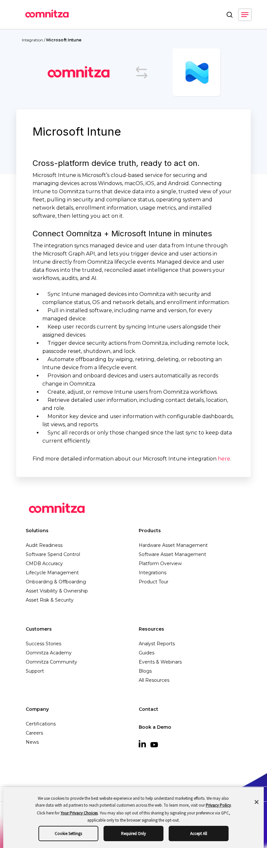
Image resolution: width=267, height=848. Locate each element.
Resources (151, 629)
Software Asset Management (172, 554)
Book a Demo (155, 727)
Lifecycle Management (52, 573)
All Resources (154, 680)
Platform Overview (160, 563)
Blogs (145, 671)
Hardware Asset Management (173, 545)
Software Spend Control (53, 554)
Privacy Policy (218, 805)
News (32, 742)
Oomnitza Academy (49, 653)
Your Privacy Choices (79, 813)
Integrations (152, 573)
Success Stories (43, 644)
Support (35, 671)
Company (37, 709)
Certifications (41, 724)
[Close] (256, 802)
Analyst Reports (157, 644)
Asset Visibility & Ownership (57, 591)
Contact (148, 709)
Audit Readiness (44, 545)
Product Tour (153, 582)
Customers (39, 629)
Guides (146, 653)
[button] (244, 14)
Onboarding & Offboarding (56, 582)
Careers (34, 733)
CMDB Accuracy (44, 563)
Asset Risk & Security (50, 600)
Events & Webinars (160, 662)
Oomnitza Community (51, 662)
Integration (32, 39)
